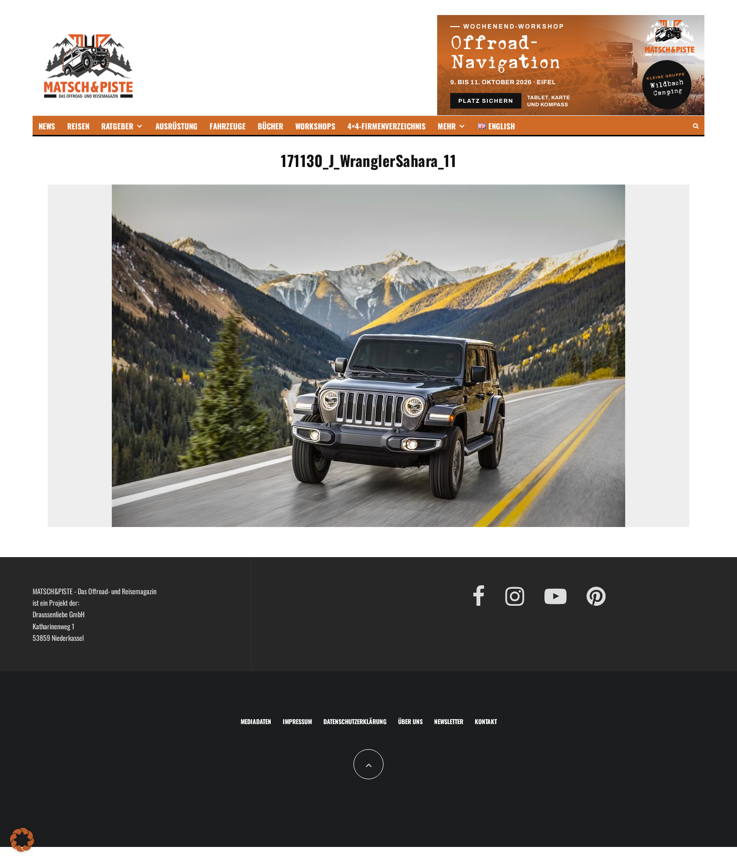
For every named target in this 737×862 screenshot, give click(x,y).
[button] (22, 840)
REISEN (78, 125)
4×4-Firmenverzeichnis (386, 125)
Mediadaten (256, 721)
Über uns (410, 721)
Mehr (447, 125)
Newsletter (448, 721)
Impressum (297, 721)
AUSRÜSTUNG (176, 125)
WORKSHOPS (315, 125)
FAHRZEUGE (228, 125)
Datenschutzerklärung (355, 721)
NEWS (47, 125)
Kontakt (486, 721)
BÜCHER (270, 125)
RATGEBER (117, 125)
